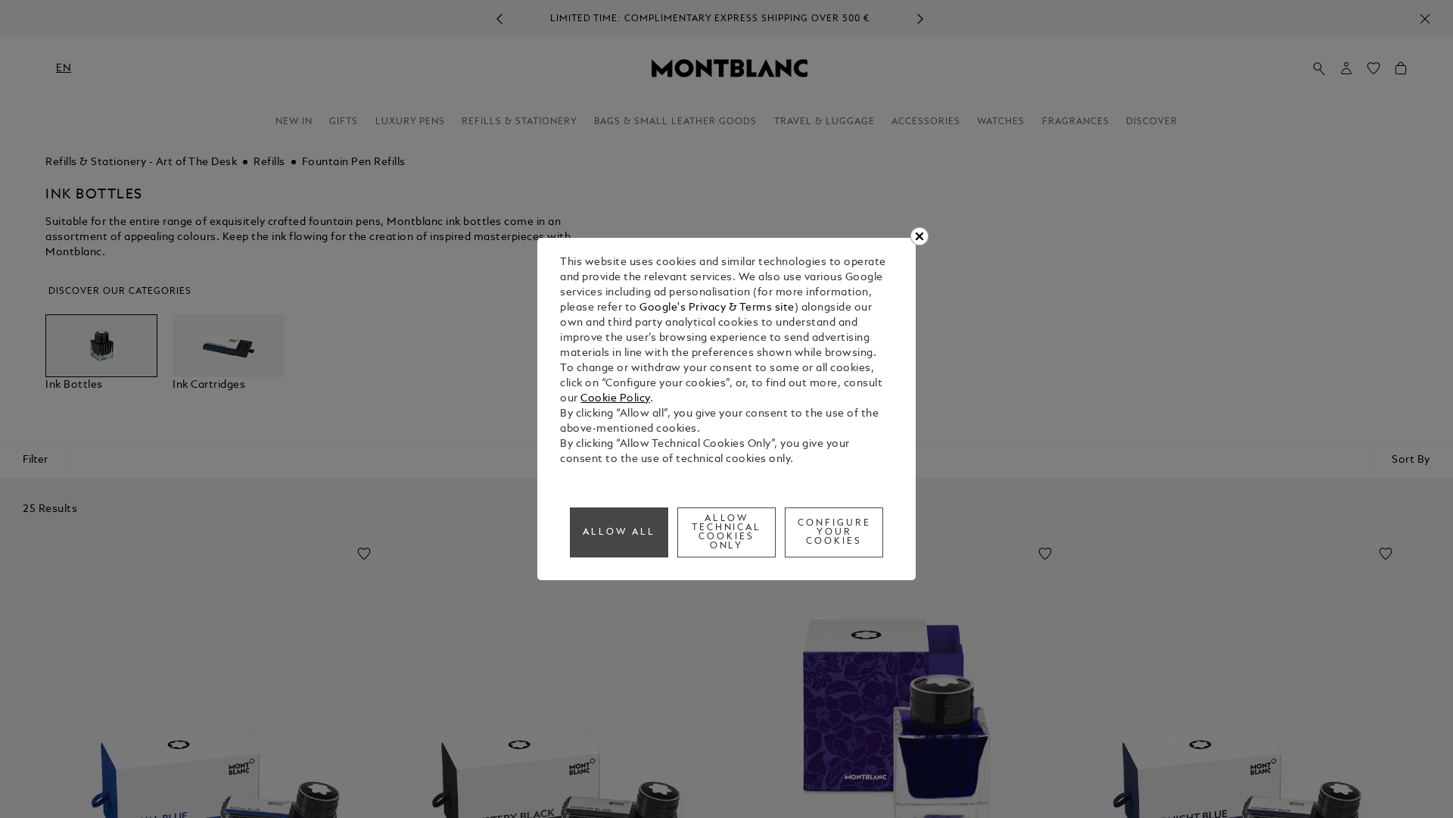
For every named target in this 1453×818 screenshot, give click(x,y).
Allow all (619, 532)
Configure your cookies (834, 532)
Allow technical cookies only (727, 532)
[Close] (919, 236)
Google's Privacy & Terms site (717, 308)
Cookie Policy (615, 399)
